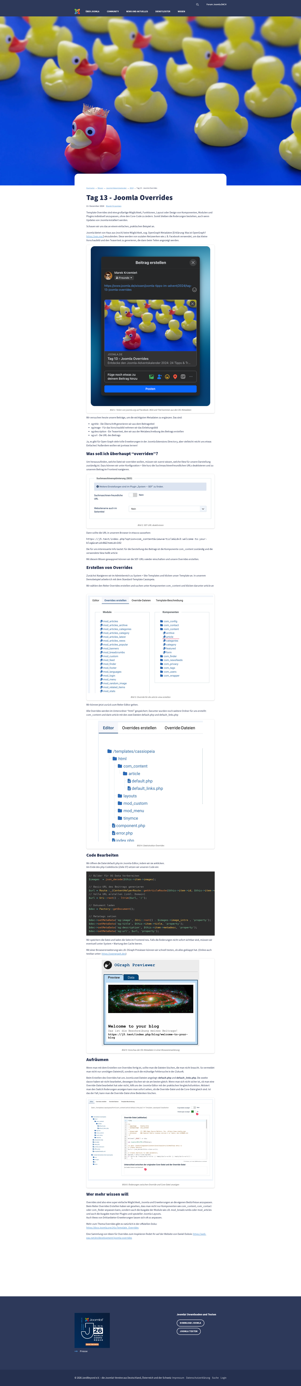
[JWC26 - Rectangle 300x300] (92, 1347)
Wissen (181, 11)
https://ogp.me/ (94, 236)
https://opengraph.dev (114, 953)
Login (223, 1377)
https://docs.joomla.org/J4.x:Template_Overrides (112, 1227)
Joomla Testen (188, 1331)
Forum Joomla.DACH (216, 4)
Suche (215, 1377)
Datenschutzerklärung (198, 1377)
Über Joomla (92, 11)
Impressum (178, 1377)
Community (113, 11)
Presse (83, 1351)
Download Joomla (190, 1323)
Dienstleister (162, 11)
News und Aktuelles (137, 11)
